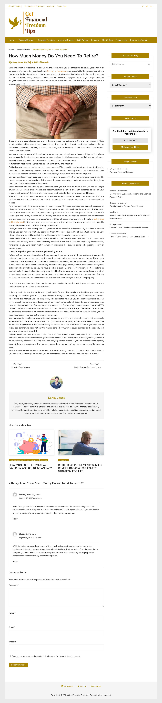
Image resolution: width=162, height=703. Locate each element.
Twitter (82, 686)
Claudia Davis (25, 534)
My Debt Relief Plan (118, 169)
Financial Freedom (46, 40)
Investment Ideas (66, 40)
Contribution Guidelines (34, 6)
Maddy (113, 212)
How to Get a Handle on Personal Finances (129, 227)
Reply (15, 519)
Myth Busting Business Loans (87, 367)
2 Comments (43, 61)
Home (11, 40)
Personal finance (26, 40)
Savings (44, 460)
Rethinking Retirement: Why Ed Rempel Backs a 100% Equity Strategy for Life (80, 468)
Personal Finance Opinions (121, 172)
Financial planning (16, 460)
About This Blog (15, 6)
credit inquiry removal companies (42, 555)
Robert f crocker (117, 190)
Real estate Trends (138, 40)
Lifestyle (95, 40)
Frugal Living (121, 40)
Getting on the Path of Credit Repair (126, 206)
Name (12, 613)
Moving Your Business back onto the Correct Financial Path (130, 195)
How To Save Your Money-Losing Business (129, 237)
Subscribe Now (130, 147)
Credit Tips (107, 40)
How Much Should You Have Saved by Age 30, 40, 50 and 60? (30, 467)
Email (12, 627)
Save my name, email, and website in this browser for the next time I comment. (46, 656)
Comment (14, 585)
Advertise (50, 6)
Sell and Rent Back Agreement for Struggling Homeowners (130, 217)
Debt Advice (82, 40)
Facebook (68, 686)
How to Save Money (21, 367)
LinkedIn (97, 686)
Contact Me (62, 6)
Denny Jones (17, 61)
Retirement (63, 460)
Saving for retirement (57, 71)
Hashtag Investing (27, 494)
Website (12, 642)
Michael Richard (117, 233)
